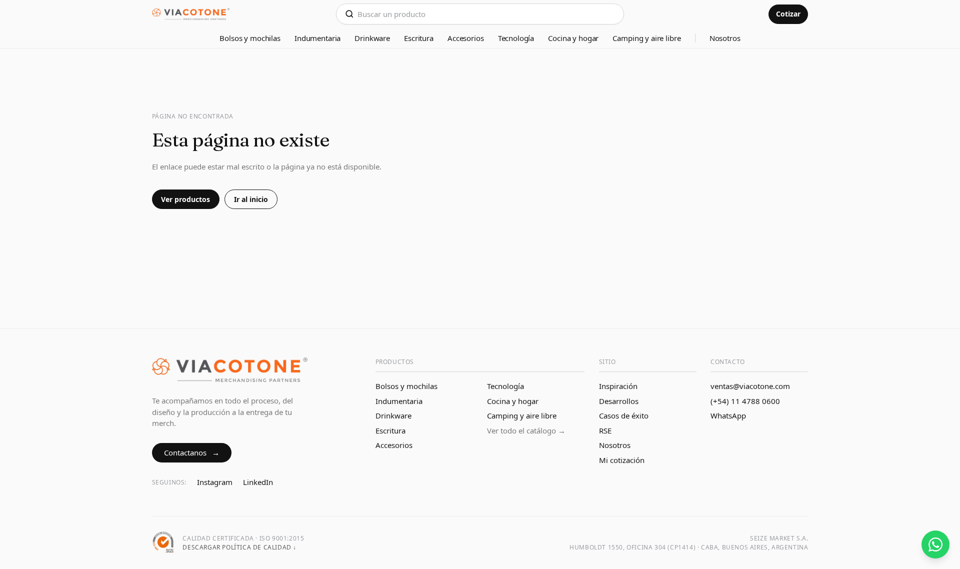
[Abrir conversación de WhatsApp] (936, 544)
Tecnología (516, 38)
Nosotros (725, 38)
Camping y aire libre (646, 38)
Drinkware (372, 38)
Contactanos (192, 453)
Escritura (419, 38)
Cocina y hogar (573, 38)
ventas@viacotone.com (750, 386)
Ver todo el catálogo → (526, 431)
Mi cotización (621, 460)
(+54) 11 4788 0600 (745, 401)
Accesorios (466, 38)
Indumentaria (317, 38)
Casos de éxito (623, 415)
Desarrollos (618, 401)
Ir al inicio (251, 199)
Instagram (214, 482)
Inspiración (618, 386)
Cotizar (788, 13)
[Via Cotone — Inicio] (191, 14)
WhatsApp (728, 415)
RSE (605, 431)
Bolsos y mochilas (250, 38)
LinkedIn (258, 482)
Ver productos (185, 199)
